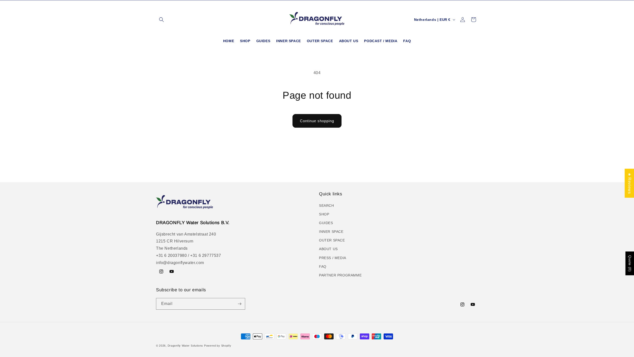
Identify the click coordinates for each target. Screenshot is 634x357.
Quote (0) (630, 263)
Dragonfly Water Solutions (185, 345)
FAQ (322, 266)
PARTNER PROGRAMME (340, 275)
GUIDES (326, 223)
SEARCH (326, 206)
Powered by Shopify (217, 345)
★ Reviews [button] (629, 183)
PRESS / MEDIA (332, 258)
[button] (161, 19)
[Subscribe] (239, 304)
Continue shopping (317, 121)
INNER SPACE (331, 232)
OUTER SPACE (332, 240)
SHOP (324, 214)
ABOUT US (328, 249)
